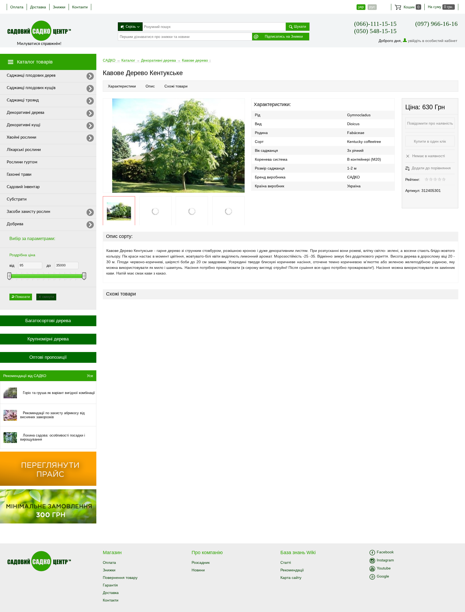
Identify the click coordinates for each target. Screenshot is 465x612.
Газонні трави (19, 175)
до (49, 265)
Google (383, 576)
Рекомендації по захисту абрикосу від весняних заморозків (52, 415)
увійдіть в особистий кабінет (432, 40)
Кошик (411, 7)
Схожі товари (176, 86)
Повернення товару (120, 577)
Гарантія (110, 585)
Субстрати (17, 199)
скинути (48, 297)
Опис (150, 86)
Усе (90, 376)
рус (372, 7)
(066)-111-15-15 (375, 23)
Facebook (385, 552)
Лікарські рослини (24, 150)
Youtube (384, 568)
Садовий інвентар (23, 187)
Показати (22, 297)
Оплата (16, 7)
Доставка (38, 7)
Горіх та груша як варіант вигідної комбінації (59, 393)
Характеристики (122, 86)
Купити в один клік (430, 141)
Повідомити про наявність (430, 123)
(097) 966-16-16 (436, 23)
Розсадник (201, 562)
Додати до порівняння (431, 168)
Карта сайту (290, 577)
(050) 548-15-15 (375, 31)
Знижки (59, 7)
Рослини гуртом (22, 162)
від (11, 265)
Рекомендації (292, 570)
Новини (198, 570)
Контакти (80, 7)
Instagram (385, 560)
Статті (285, 562)
